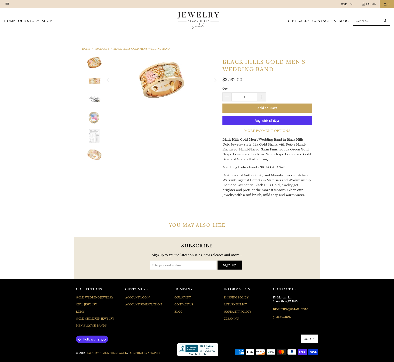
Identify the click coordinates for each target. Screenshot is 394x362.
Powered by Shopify (144, 352)
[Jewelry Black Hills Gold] (199, 21)
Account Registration (143, 304)
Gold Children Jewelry (95, 318)
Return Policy (235, 304)
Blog (178, 311)
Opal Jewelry (86, 304)
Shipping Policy (236, 297)
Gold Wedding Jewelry (94, 297)
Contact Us (183, 304)
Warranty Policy (237, 311)
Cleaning (231, 318)
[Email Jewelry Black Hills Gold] (7, 4)
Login (371, 4)
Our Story (182, 297)
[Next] (215, 80)
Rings (80, 311)
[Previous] (108, 80)
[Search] (385, 21)
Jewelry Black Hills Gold (106, 352)
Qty (225, 88)
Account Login (137, 297)
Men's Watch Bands (91, 325)
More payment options (267, 131)
